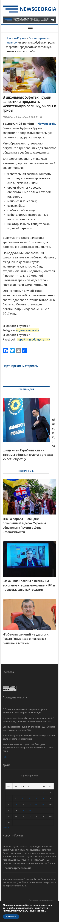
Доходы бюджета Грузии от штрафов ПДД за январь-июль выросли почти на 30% (29, 728)
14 (36, 804)
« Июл (6, 827)
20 (29, 810)
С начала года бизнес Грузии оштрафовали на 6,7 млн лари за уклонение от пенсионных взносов (28, 720)
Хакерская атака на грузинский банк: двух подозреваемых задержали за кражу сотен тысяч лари (28, 747)
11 (15, 804)
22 (43, 810)
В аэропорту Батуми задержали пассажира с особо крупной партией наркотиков (29, 737)
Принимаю (11, 916)
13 (29, 804)
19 (22, 810)
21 (36, 810)
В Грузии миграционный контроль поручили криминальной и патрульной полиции (25, 711)
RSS (5, 756)
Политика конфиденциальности (41, 900)
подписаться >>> (27, 330)
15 (43, 804)
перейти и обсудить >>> (33, 339)
